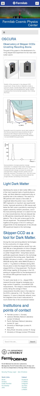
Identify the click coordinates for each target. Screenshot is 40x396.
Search (32, 342)
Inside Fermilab (6, 383)
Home (3, 379)
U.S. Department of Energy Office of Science (20, 368)
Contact (4, 381)
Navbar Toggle (3, 3)
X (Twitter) (25, 381)
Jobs (3, 387)
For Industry (5, 385)
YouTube (24, 385)
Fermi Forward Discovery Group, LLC (22, 366)
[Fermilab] (20, 3)
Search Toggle (37, 3)
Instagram (25, 383)
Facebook (25, 379)
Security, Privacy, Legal (9, 372)
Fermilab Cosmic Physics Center (20, 23)
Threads (24, 387)
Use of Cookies (22, 372)
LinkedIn (24, 389)
